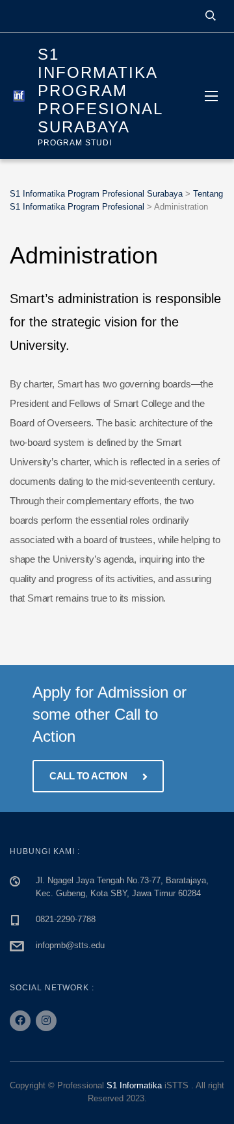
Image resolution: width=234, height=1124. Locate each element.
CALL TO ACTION (89, 775)
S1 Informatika (134, 1085)
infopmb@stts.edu (70, 945)
